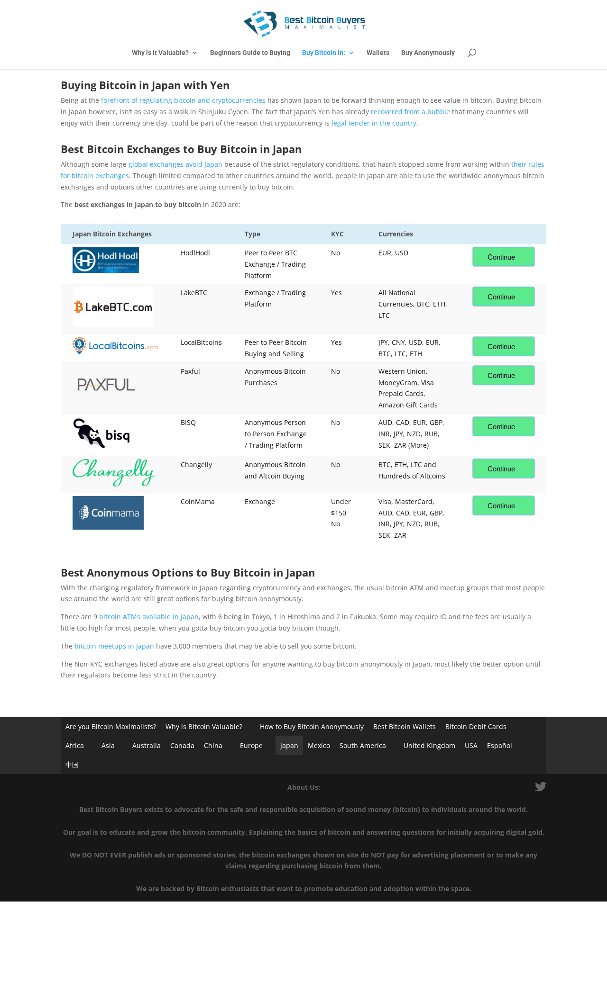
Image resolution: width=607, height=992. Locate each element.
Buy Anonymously (428, 52)
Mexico (319, 745)
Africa (74, 745)
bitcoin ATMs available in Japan (149, 616)
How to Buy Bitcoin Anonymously (312, 726)
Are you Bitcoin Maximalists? (110, 726)
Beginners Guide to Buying (250, 52)
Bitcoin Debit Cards (475, 726)
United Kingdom (429, 745)
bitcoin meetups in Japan (114, 645)
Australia (146, 745)
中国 (72, 764)
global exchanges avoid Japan (175, 164)
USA (471, 745)
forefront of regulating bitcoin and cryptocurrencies (183, 100)
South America (363, 745)
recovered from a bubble (410, 111)
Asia (108, 745)
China (213, 745)
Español (499, 745)
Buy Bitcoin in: (323, 52)
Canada (182, 745)
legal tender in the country (373, 122)
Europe (251, 745)
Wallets (378, 52)
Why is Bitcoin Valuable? (204, 726)
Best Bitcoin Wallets (404, 726)
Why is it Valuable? (160, 52)
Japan (289, 745)
